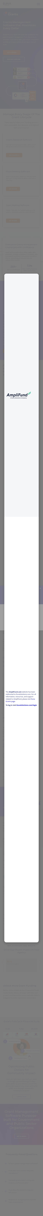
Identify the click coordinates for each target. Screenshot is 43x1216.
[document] (21, 608)
